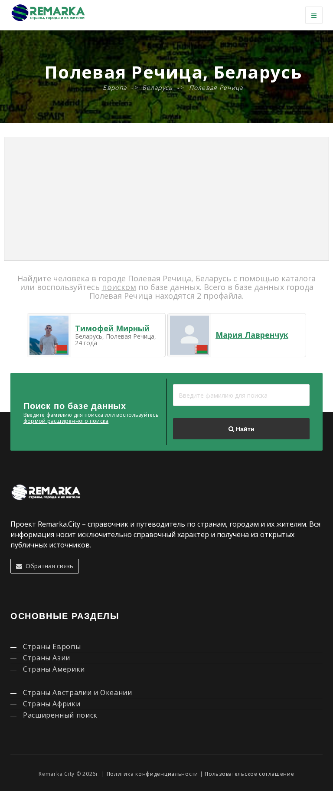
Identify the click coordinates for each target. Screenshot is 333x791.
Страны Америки (54, 669)
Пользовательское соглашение (249, 774)
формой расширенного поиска (65, 421)
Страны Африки (51, 704)
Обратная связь (47, 566)
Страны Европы (52, 646)
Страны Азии (46, 657)
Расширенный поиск (60, 715)
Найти (244, 428)
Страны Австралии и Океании (77, 692)
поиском (119, 287)
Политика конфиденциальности (152, 774)
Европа (115, 87)
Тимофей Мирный (112, 328)
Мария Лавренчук (251, 335)
